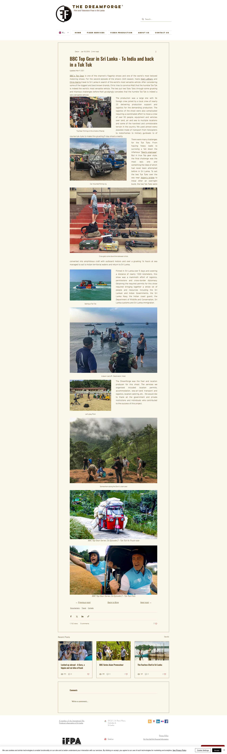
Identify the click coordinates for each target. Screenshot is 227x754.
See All (166, 637)
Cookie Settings (203, 750)
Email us (110, 739)
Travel (84, 608)
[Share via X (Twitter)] (77, 616)
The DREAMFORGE (97, 6)
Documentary (75, 608)
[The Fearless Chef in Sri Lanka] (152, 650)
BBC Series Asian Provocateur (111, 664)
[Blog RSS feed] (150, 721)
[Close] (224, 750)
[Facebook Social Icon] (166, 721)
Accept (216, 750)
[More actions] (155, 51)
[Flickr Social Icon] (162, 721)
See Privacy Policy (179, 750)
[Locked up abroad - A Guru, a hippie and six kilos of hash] (75, 650)
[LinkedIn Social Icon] (158, 721)
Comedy (91, 608)
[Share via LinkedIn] (82, 616)
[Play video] (113, 514)
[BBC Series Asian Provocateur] (113, 650)
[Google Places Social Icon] (154, 721)
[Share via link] (88, 616)
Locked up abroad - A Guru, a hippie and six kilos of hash (73, 666)
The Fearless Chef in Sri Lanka (150, 664)
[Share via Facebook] (71, 616)
